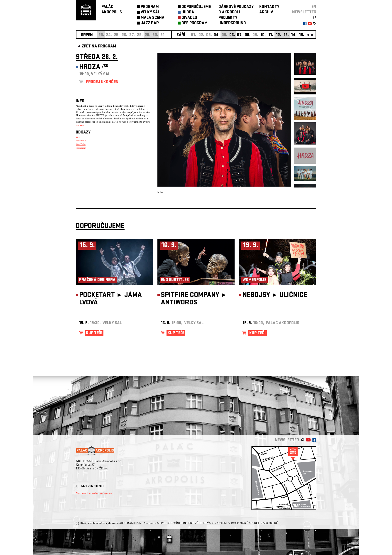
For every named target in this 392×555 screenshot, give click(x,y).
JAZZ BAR (150, 23)
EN (313, 7)
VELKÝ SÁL (150, 12)
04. (217, 35)
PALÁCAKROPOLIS (111, 10)
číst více (80, 124)
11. (270, 35)
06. (232, 35)
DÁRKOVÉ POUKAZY (236, 7)
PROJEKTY (227, 18)
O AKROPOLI (229, 12)
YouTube (81, 144)
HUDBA (187, 12)
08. (247, 35)
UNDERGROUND (232, 23)
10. (263, 35)
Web (78, 137)
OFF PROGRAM (194, 23)
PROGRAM (150, 7)
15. (301, 35)
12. (278, 35)
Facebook (81, 140)
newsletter (304, 12)
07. (240, 35)
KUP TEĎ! (94, 333)
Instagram (81, 147)
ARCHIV (266, 12)
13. (286, 35)
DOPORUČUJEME (196, 7)
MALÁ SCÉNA (152, 18)
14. (293, 35)
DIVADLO (189, 18)
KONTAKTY (269, 7)
